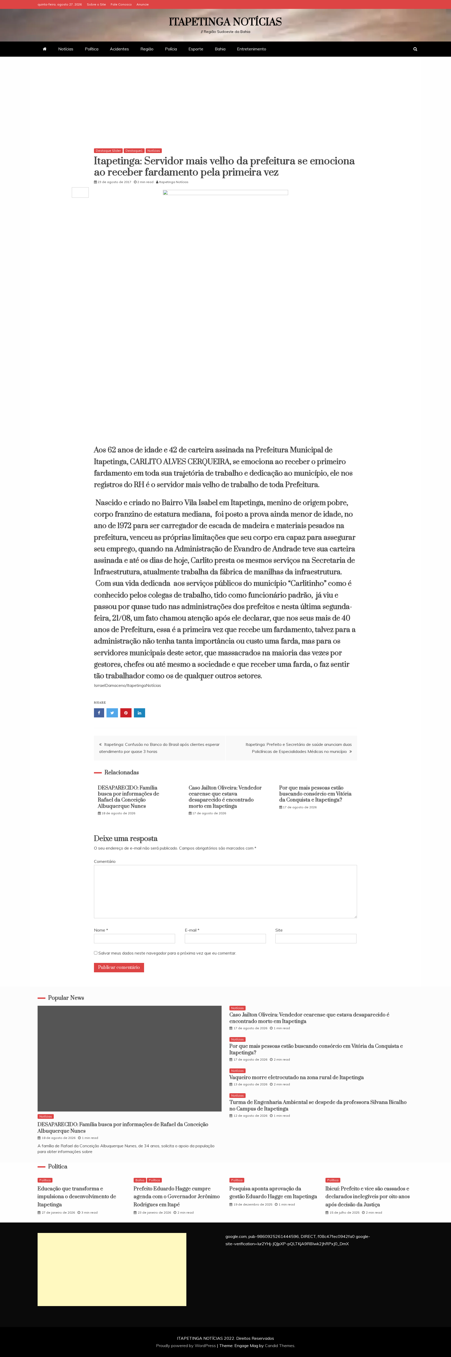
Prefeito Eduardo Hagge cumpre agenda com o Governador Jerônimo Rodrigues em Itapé (177, 1197)
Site (279, 930)
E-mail (192, 930)
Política (91, 48)
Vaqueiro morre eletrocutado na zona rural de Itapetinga (296, 1077)
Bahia (220, 48)
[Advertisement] (225, 103)
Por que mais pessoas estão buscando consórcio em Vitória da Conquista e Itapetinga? (315, 794)
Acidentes (119, 48)
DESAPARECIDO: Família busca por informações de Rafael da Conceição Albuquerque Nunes (128, 797)
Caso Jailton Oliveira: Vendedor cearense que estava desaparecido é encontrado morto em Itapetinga (225, 797)
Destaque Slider (108, 151)
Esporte (195, 48)
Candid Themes (279, 1345)
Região (146, 48)
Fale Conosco (121, 4)
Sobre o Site (96, 4)
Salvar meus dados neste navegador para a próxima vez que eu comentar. (167, 953)
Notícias (65, 48)
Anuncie (143, 4)
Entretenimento (251, 48)
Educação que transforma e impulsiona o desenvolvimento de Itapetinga (77, 1197)
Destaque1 (134, 151)
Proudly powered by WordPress (186, 1345)
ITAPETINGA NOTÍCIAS (225, 22)
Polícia (171, 48)
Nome (101, 930)
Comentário (105, 861)
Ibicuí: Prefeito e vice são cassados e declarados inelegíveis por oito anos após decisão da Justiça (367, 1197)
